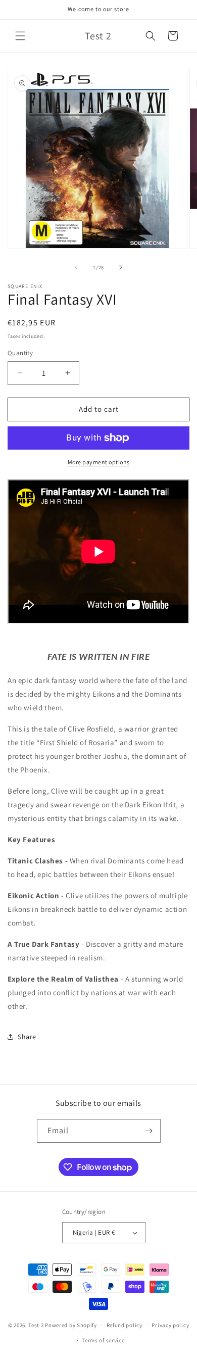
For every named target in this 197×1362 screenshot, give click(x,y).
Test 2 (35, 1324)
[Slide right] (121, 267)
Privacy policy (170, 1325)
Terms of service (103, 1340)
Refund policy (124, 1325)
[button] (20, 36)
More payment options (99, 462)
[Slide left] (76, 267)
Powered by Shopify (71, 1324)
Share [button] (27, 1036)
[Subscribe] (149, 1131)
